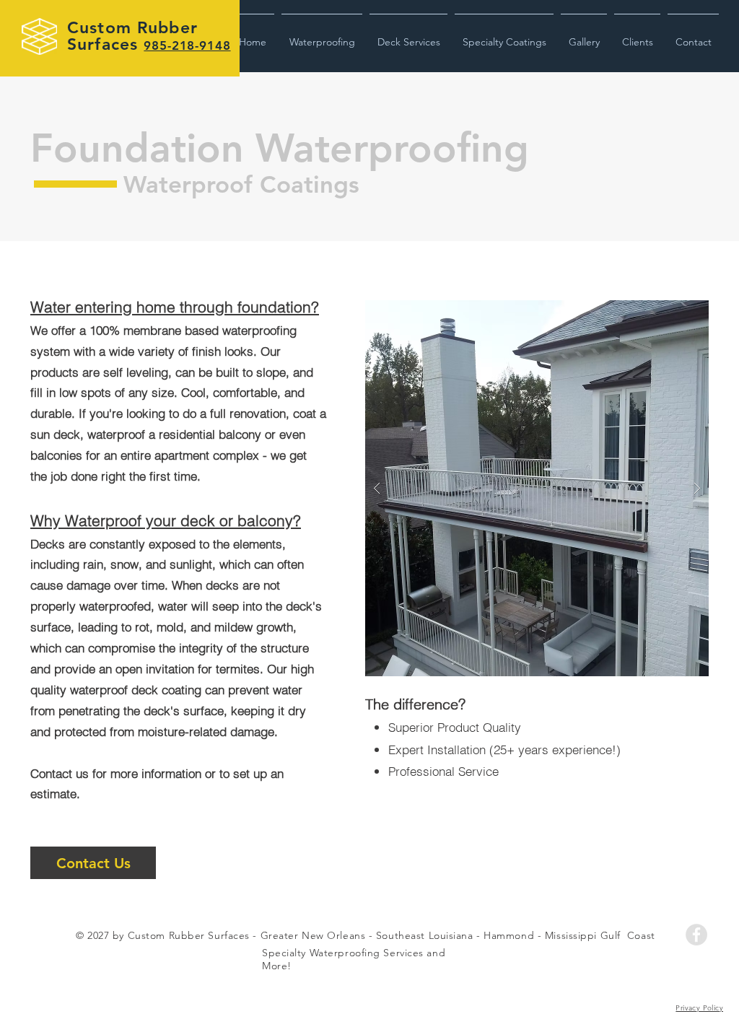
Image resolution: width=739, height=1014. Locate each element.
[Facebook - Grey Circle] (696, 934)
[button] (322, 35)
